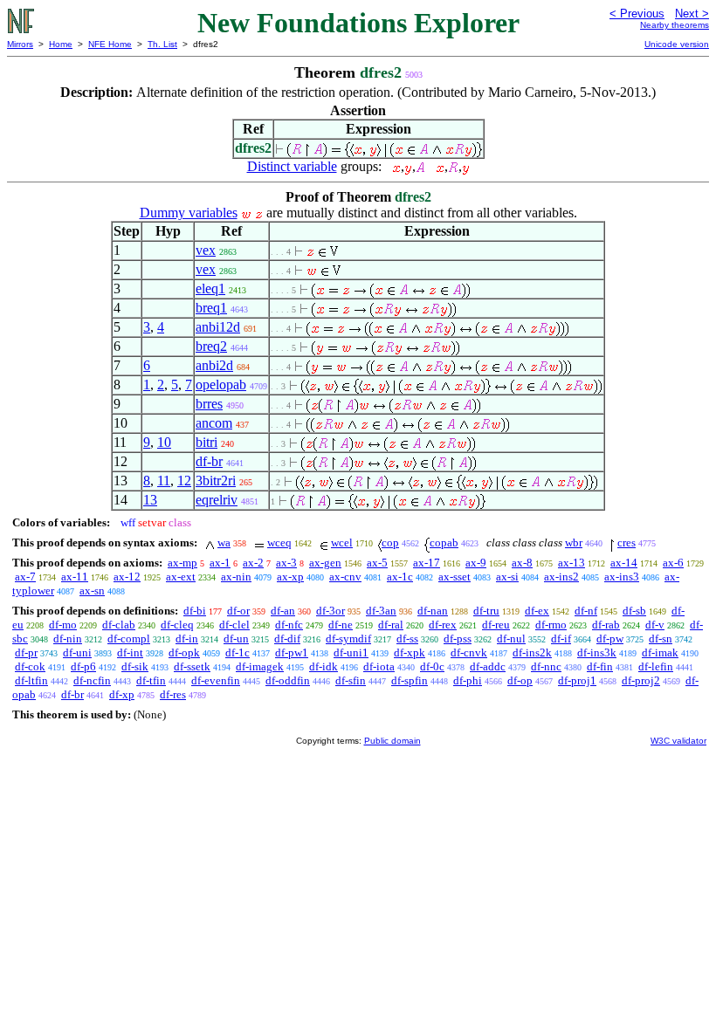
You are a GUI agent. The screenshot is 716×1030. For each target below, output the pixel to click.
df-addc (488, 666)
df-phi (467, 680)
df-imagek (260, 666)
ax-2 (253, 562)
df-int (130, 652)
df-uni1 (351, 652)
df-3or (330, 610)
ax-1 (220, 562)
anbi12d (218, 326)
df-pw (609, 638)
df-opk (184, 652)
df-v (654, 624)
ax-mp (182, 562)
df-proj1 (577, 680)
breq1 (211, 307)
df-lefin (655, 666)
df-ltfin (31, 680)
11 (163, 480)
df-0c (432, 666)
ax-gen (325, 562)
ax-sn (92, 590)
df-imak (660, 652)
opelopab (221, 384)
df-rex (443, 624)
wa (224, 542)
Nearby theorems (674, 25)
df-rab (606, 624)
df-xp (121, 694)
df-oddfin (287, 680)
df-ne (340, 624)
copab (444, 542)
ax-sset (454, 576)
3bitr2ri (216, 480)
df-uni (77, 652)
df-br (209, 461)
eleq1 (210, 288)
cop (390, 542)
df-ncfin (92, 680)
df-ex (537, 610)
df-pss (458, 638)
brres (209, 403)
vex (206, 250)
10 (164, 442)
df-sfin (350, 680)
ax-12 (127, 576)
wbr (573, 542)
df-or (238, 610)
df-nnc (546, 666)
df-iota (379, 666)
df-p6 (83, 666)
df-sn (660, 638)
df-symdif (348, 638)
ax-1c (400, 576)
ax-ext (181, 576)
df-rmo (551, 624)
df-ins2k (532, 652)
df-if (561, 638)
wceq (279, 542)
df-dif (287, 638)
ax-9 (475, 562)
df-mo (63, 624)
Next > (692, 13)
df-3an (381, 610)
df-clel (234, 624)
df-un (236, 638)
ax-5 (377, 562)
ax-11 (74, 576)
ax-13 (571, 562)
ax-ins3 (621, 576)
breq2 (211, 346)
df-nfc (289, 624)
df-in (187, 638)
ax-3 (286, 562)
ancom (214, 422)
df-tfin (151, 680)
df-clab (118, 624)
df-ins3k (596, 652)
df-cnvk (469, 652)
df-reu (496, 624)
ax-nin (236, 576)
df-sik (134, 666)
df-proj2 (641, 680)
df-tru (486, 610)
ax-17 (426, 562)
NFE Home (110, 44)
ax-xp (290, 576)
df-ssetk (192, 666)
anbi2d (214, 365)
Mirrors (20, 44)
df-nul (511, 638)
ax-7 (25, 576)
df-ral (390, 624)
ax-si (507, 576)
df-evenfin (215, 680)
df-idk (323, 666)
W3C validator (678, 740)
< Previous (636, 13)
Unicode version (676, 44)
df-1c (237, 652)
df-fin (600, 666)
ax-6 (673, 562)
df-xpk (409, 652)
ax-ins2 (561, 576)
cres (626, 542)
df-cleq (177, 624)
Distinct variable (292, 166)
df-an (283, 610)
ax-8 (522, 562)
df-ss (407, 638)
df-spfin (409, 680)
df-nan (432, 610)
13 (150, 499)
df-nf (586, 610)
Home (60, 44)
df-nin (67, 638)
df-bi (194, 610)
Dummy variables (189, 212)
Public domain (392, 740)
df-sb (634, 610)
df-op (520, 680)
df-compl (128, 638)
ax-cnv (345, 576)
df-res (173, 694)
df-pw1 (291, 652)
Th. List (162, 44)
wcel (342, 542)
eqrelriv (217, 499)
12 (184, 480)
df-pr (26, 652)
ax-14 (623, 562)
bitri (206, 442)
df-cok (30, 666)
